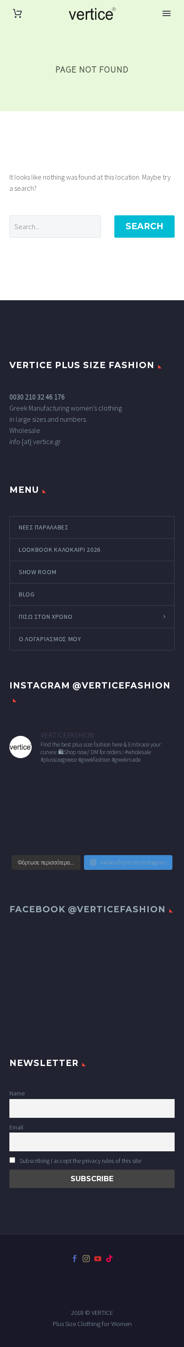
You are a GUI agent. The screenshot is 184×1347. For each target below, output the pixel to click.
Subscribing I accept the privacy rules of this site (79, 1161)
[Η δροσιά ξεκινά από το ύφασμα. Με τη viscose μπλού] (71, 837)
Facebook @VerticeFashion (87, 909)
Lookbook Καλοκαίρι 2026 (59, 550)
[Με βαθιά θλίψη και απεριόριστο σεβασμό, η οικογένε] (28, 785)
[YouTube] (97, 1258)
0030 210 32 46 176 (37, 396)
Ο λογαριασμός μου (50, 639)
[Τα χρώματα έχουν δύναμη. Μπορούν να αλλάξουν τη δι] (71, 811)
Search (144, 226)
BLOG (27, 594)
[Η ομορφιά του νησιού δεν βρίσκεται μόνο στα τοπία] (156, 811)
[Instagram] (86, 1258)
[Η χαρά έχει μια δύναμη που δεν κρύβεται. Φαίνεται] (71, 785)
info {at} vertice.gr (35, 441)
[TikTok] (109, 1258)
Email (16, 1127)
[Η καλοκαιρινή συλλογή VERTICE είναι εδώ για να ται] (28, 811)
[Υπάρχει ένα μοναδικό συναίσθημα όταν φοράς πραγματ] (113, 811)
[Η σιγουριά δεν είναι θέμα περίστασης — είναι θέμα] (113, 837)
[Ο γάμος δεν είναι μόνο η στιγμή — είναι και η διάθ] (113, 785)
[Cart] (17, 13)
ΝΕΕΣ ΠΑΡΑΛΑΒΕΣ (44, 527)
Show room (37, 572)
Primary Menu (167, 13)
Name (17, 1093)
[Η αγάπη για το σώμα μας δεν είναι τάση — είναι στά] (156, 785)
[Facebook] (74, 1258)
